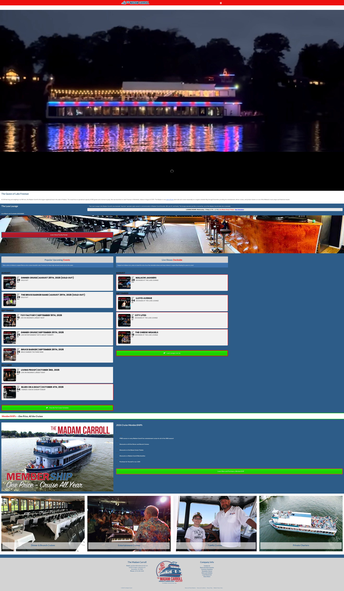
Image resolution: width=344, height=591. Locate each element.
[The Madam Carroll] (137, 2)
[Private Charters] (301, 523)
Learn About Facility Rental (58, 235)
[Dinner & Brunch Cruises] (43, 523)
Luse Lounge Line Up (173, 353)
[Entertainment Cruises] (129, 523)
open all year (170, 199)
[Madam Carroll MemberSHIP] (57, 456)
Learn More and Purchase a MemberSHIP (230, 471)
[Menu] (221, 3)
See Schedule (239, 209)
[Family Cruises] (215, 523)
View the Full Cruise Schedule (59, 408)
